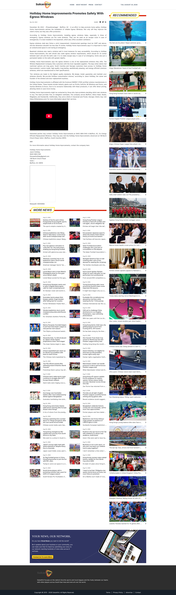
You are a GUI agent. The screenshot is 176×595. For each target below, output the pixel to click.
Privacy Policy (118, 592)
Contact (138, 592)
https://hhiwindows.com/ (38, 99)
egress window (63, 62)
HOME (72, 5)
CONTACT (98, 5)
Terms (108, 592)
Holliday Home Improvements (52, 35)
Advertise (129, 592)
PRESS (91, 5)
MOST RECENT (81, 5)
